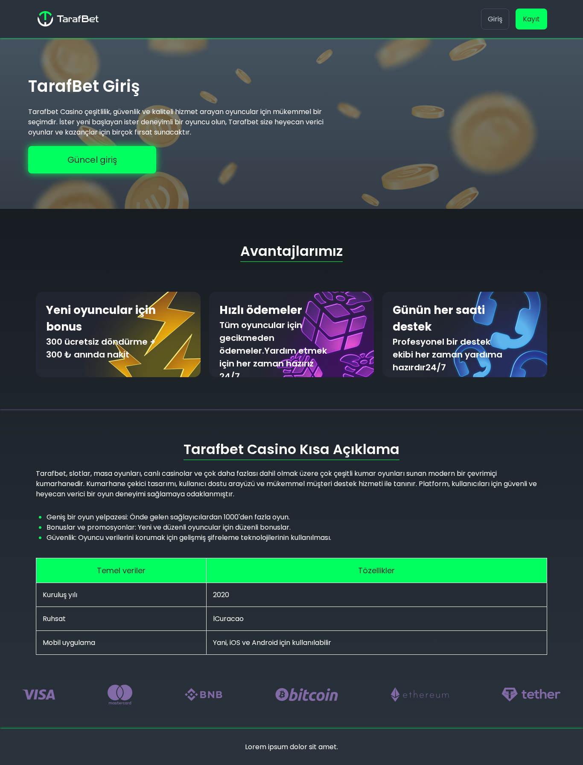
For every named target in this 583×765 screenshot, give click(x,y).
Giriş (495, 19)
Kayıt (531, 19)
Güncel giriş (92, 160)
